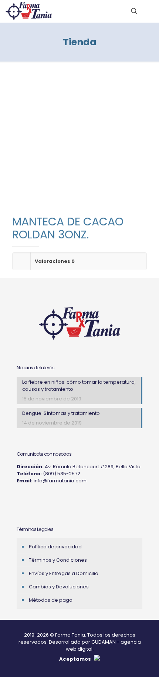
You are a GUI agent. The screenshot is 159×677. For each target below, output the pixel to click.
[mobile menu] (149, 11)
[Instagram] (20, 499)
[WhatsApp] (49, 499)
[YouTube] (39, 499)
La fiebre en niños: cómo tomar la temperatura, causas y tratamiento (79, 386)
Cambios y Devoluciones (59, 586)
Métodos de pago (50, 600)
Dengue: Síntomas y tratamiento (61, 413)
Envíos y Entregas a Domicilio (63, 573)
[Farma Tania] (29, 11)
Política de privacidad (55, 546)
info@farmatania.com (60, 480)
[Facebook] (30, 499)
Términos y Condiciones (58, 560)
